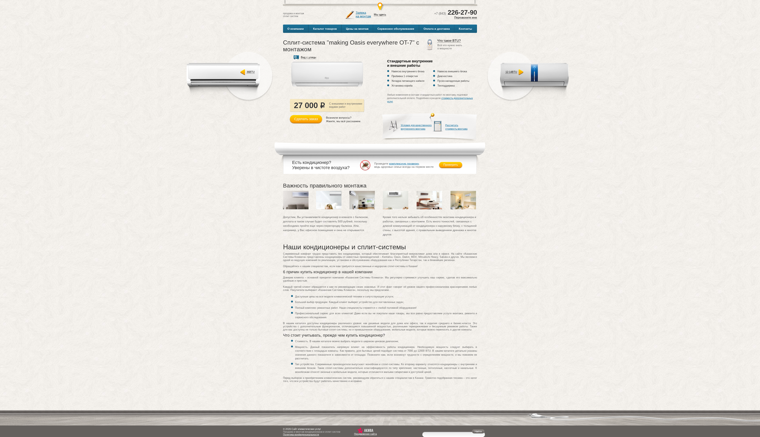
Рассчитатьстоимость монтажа (456, 127)
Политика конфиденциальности (301, 434)
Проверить (450, 164)
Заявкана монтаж (363, 14)
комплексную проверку (404, 163)
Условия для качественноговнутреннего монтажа (416, 127)
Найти (478, 431)
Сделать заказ (306, 119)
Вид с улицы (308, 57)
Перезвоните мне (465, 17)
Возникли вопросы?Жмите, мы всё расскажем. (343, 119)
